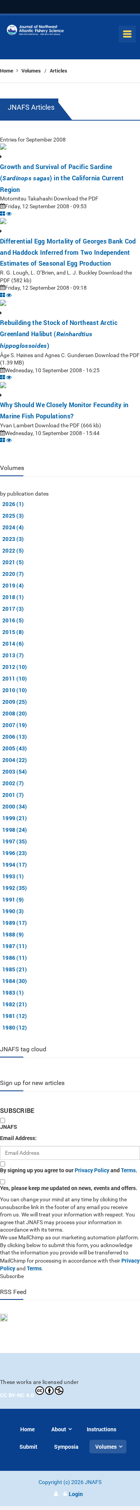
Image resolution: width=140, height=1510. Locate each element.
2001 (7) (13, 794)
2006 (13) (14, 736)
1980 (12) (14, 1027)
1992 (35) (14, 887)
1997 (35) (14, 841)
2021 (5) (13, 562)
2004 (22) (14, 760)
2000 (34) (14, 806)
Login (76, 1494)
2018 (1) (13, 597)
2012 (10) (14, 666)
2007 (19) (14, 725)
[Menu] (127, 34)
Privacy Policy (92, 1170)
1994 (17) (14, 864)
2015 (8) (13, 632)
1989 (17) (14, 922)
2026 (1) (13, 504)
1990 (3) (13, 911)
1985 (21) (14, 969)
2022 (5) (13, 550)
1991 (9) (13, 899)
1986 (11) (14, 957)
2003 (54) (14, 771)
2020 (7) (13, 573)
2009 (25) (14, 701)
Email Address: (18, 1138)
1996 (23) (14, 853)
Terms (128, 1170)
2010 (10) (14, 690)
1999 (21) (14, 818)
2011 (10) (14, 678)
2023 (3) (13, 538)
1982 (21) (14, 1004)
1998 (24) (14, 829)
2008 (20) (14, 713)
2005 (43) (14, 748)
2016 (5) (13, 620)
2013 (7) (13, 655)
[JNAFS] (35, 32)
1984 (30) (14, 981)
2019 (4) (13, 585)
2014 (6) (13, 643)
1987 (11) (14, 946)
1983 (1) (13, 992)
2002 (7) (13, 783)
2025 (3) (13, 515)
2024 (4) (13, 527)
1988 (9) (13, 934)
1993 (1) (13, 876)
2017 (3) (13, 608)
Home (7, 70)
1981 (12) (14, 1015)
